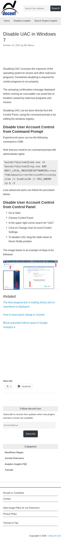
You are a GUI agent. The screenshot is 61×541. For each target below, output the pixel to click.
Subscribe (31, 433)
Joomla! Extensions (14, 458)
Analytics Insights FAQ (16, 464)
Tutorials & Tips (10, 523)
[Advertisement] (28, 58)
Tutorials (9, 470)
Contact (7, 498)
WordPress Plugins (14, 452)
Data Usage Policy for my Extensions (21, 507)
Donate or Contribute (13, 493)
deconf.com (9, 10)
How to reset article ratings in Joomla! (24, 314)
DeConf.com (55, 535)
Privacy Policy (10, 514)
